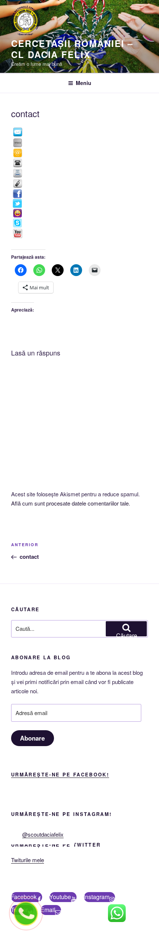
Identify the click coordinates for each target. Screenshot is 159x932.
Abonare (32, 738)
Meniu (83, 82)
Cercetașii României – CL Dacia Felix (72, 49)
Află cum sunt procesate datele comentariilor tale (70, 503)
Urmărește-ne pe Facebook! (60, 774)
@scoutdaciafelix (43, 834)
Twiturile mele (27, 860)
